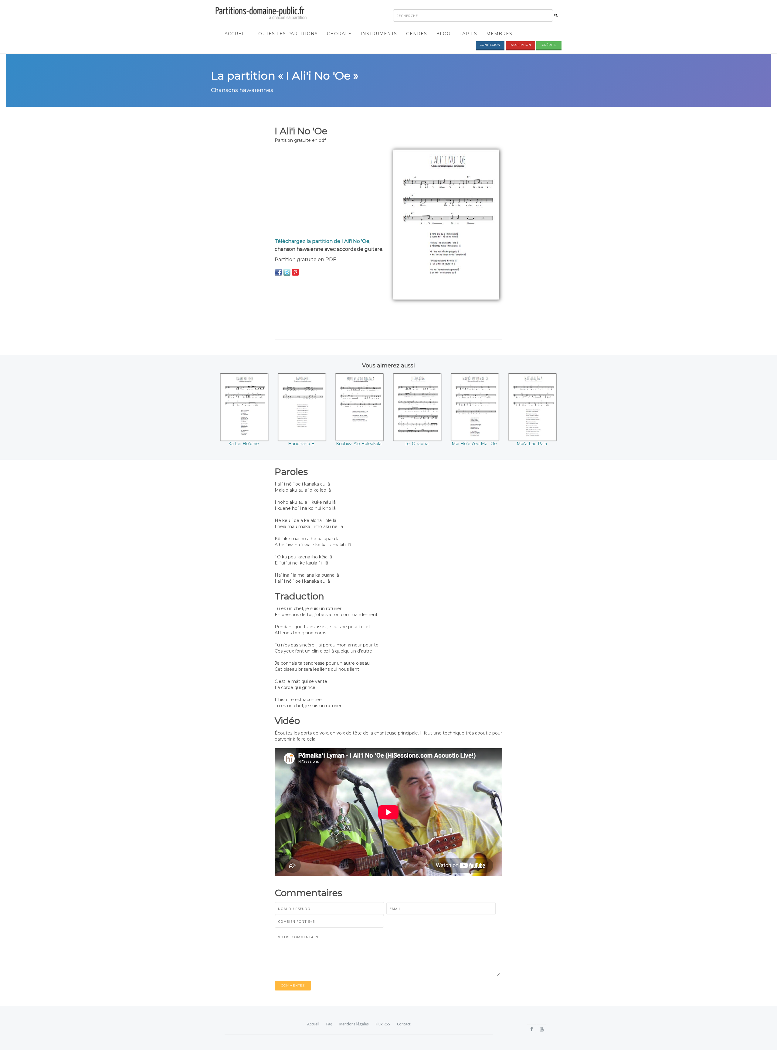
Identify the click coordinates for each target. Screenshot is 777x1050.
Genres (416, 33)
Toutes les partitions (287, 33)
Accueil (235, 33)
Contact (404, 1024)
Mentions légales (354, 1024)
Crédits (549, 44)
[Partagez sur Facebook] (278, 272)
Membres (499, 33)
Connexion (490, 44)
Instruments (379, 33)
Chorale (339, 33)
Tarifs (468, 33)
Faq (329, 1024)
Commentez (293, 985)
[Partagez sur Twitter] (286, 272)
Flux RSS (383, 1024)
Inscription (520, 44)
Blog (443, 33)
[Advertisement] (329, 191)
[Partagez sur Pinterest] (295, 272)
